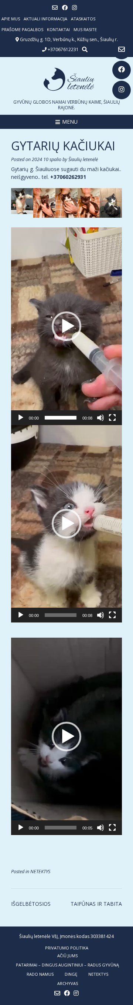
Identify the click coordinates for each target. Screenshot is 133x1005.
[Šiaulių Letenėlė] (66, 79)
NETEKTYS (40, 871)
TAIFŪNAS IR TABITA (96, 903)
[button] (66, 326)
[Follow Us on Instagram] (121, 90)
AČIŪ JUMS (67, 955)
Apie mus (10, 18)
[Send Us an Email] (121, 50)
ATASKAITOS (83, 18)
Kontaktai (58, 29)
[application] (66, 326)
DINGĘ (71, 974)
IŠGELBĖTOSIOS (31, 903)
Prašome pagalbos (22, 29)
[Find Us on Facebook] (121, 70)
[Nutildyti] (100, 417)
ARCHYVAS (67, 983)
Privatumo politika (66, 948)
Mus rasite (85, 29)
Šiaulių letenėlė (83, 159)
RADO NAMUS (40, 974)
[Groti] (20, 417)
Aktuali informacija (45, 18)
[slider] (60, 418)
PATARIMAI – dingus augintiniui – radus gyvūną (67, 965)
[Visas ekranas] (112, 417)
